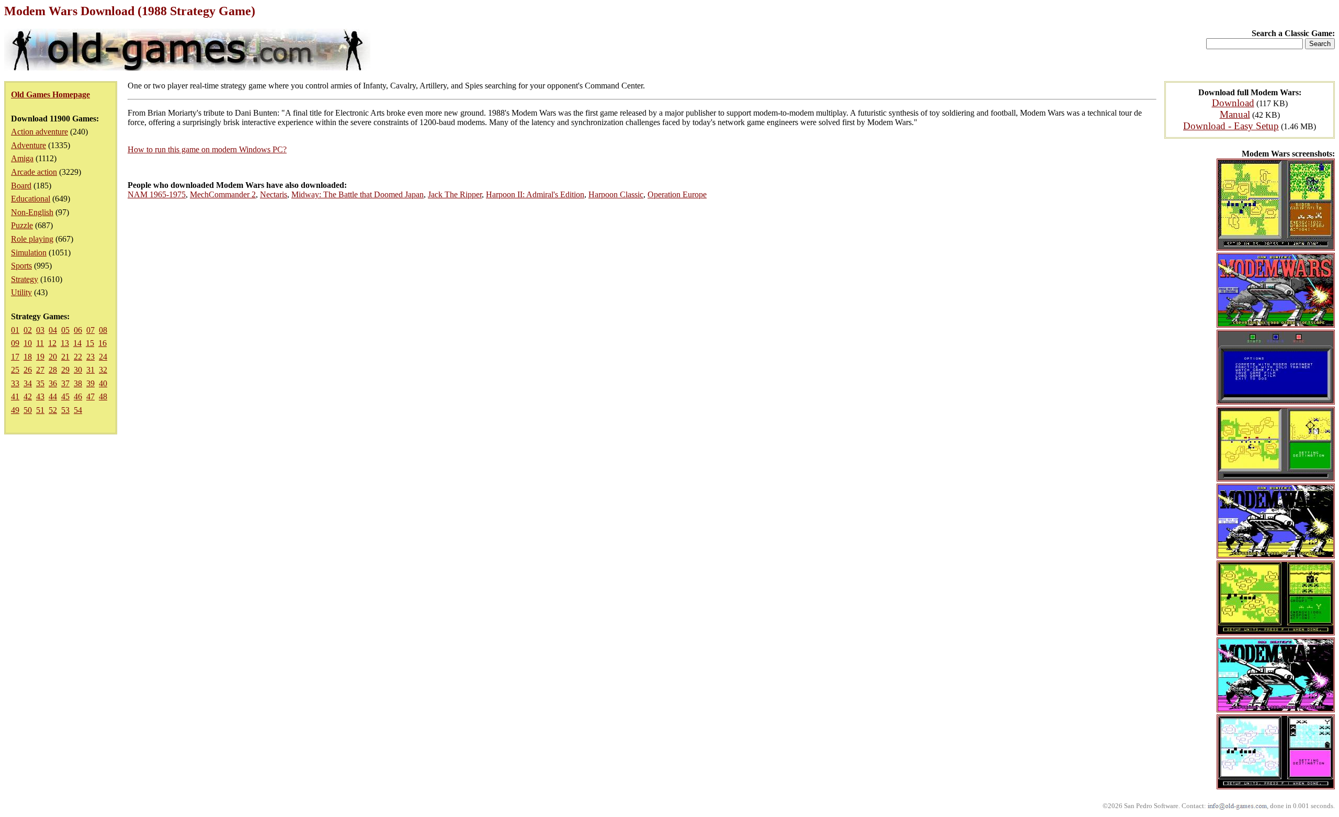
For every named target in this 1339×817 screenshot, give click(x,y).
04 (53, 330)
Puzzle (22, 225)
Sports (21, 265)
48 (103, 396)
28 (53, 369)
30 (78, 369)
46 (78, 396)
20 (53, 356)
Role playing (32, 238)
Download (1233, 102)
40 (103, 383)
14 (77, 343)
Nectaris (273, 194)
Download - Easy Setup (1231, 125)
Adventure (28, 145)
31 (90, 369)
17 (15, 356)
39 (90, 383)
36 (53, 383)
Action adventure (39, 131)
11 (40, 343)
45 (65, 396)
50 (28, 410)
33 (15, 383)
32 (103, 369)
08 (103, 330)
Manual (1235, 114)
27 (40, 369)
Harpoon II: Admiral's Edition (535, 194)
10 (28, 343)
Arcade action (34, 171)
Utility (21, 292)
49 (15, 410)
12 (52, 343)
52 (53, 410)
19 (40, 356)
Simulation (29, 252)
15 (90, 343)
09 (15, 343)
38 (78, 383)
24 (103, 356)
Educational (30, 198)
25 (15, 369)
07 (90, 330)
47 (90, 396)
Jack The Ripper (455, 194)
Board (21, 185)
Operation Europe (677, 194)
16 (102, 343)
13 (65, 343)
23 (90, 356)
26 (28, 369)
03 (40, 330)
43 (40, 396)
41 (15, 396)
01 (15, 330)
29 (65, 369)
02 (28, 330)
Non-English (32, 212)
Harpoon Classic (615, 194)
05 (65, 330)
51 (40, 410)
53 (65, 410)
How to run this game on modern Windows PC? (207, 149)
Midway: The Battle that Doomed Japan (357, 194)
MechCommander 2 (223, 194)
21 (65, 356)
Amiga (22, 158)
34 (28, 383)
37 (65, 383)
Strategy (24, 279)
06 (78, 330)
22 (78, 356)
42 (28, 396)
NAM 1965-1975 (157, 194)
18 (28, 356)
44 (53, 396)
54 (78, 410)
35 (40, 383)
